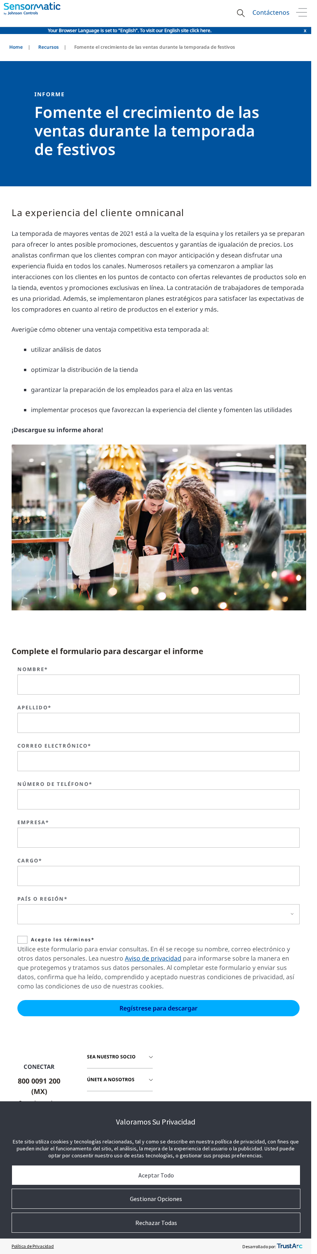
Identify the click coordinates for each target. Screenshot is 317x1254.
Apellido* (34, 707)
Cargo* (29, 860)
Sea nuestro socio (111, 1056)
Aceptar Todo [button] (156, 1175)
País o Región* (42, 898)
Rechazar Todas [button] (156, 1223)
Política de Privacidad (33, 1246)
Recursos (48, 47)
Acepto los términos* (63, 939)
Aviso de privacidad (153, 958)
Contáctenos (271, 12)
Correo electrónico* (54, 745)
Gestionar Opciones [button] (156, 1199)
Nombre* (32, 669)
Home (16, 47)
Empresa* (33, 822)
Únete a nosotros (111, 1079)
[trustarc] (289, 1246)
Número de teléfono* (54, 783)
